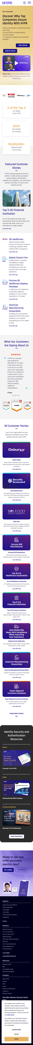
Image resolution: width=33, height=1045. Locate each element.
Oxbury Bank (16, 460)
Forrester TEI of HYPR (9, 768)
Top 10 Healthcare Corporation (16, 581)
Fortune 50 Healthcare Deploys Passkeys (18, 283)
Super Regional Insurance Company (16, 699)
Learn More (6, 228)
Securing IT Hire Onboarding (12, 828)
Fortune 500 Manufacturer (16, 552)
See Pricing (21, 870)
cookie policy (10, 1015)
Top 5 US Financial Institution (13, 212)
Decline (16, 1034)
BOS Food (16, 522)
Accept (16, 1039)
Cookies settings (16, 1029)
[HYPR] (7, 3)
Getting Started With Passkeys (13, 798)
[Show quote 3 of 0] (15, 395)
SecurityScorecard (17, 491)
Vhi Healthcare (16, 239)
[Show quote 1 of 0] (12, 395)
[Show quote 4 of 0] (17, 395)
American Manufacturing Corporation (16, 670)
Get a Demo (8, 870)
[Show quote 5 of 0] (19, 395)
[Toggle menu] (29, 3)
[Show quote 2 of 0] (14, 395)
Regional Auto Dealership (16, 641)
